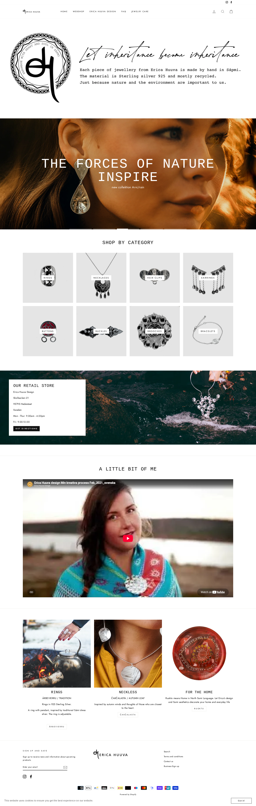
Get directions (26, 428)
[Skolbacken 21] (128, 408)
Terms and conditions (173, 756)
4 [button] (152, 229)
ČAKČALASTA (128, 714)
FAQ (123, 11)
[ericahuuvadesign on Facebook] (31, 776)
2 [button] (104, 229)
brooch (119, 216)
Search (167, 751)
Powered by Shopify (128, 794)
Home (64, 11)
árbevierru (57, 726)
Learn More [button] (100, 800)
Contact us (168, 761)
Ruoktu (199, 708)
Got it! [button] (241, 800)
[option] (128, 173)
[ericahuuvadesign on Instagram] (24, 776)
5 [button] (175, 229)
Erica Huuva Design (103, 11)
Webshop (78, 11)
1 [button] (80, 229)
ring (138, 216)
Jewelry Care (140, 11)
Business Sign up (171, 766)
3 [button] (128, 229)
